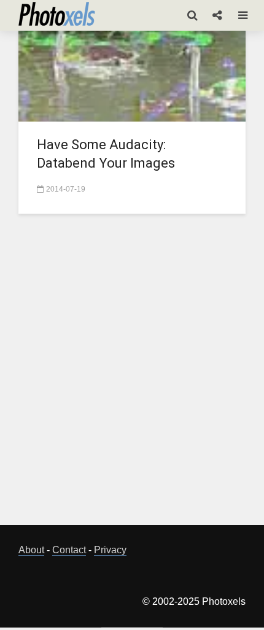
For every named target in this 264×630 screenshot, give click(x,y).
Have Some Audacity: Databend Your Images (106, 154)
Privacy (110, 550)
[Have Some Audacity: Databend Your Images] (132, 74)
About (31, 550)
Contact (69, 550)
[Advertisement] (132, 376)
